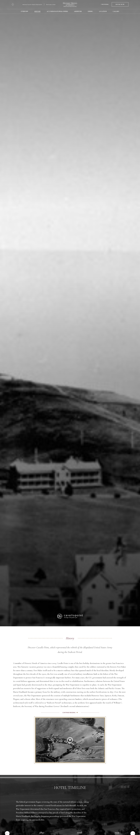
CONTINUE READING (69, 712)
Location (103, 11)
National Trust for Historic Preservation (32, 4)
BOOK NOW (120, 4)
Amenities (78, 11)
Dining (90, 11)
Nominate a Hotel (50, 4)
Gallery (116, 11)
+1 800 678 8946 (104, 4)
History (37, 11)
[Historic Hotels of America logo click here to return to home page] (70, 4)
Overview (24, 11)
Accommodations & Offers (57, 11)
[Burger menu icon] (13, 4)
